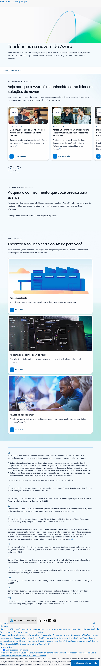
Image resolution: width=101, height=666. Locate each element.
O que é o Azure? (7, 623)
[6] (9, 526)
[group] (71, 133)
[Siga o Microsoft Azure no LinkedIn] (49, 620)
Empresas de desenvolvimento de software (17, 635)
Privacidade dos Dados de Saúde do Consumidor (19, 652)
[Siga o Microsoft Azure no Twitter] (40, 620)
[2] (9, 485)
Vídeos (85, 638)
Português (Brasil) (7, 646)
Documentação (76, 635)
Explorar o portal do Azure (24, 620)
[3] (9, 495)
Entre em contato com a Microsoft (52, 652)
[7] (9, 544)
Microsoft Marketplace (43, 635)
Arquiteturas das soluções (67, 629)
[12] (9, 598)
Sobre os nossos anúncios (35, 655)
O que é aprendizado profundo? (78, 641)
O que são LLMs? (12, 644)
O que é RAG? (43, 644)
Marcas (22, 655)
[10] (9, 577)
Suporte (81, 629)
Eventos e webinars (30, 638)
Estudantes (18, 638)
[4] (9, 505)
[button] (50, 70)
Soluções (22, 629)
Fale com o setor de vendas (86, 663)
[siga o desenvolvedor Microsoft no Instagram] (45, 620)
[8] (9, 556)
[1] (9, 452)
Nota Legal (14, 655)
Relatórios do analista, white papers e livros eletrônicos (60, 638)
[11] (9, 587)
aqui (71, 539)
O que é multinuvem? (28, 641)
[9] (9, 567)
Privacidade (71, 652)
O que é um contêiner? (29, 644)
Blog (85, 635)
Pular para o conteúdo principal (13, 1)
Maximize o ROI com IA (9, 629)
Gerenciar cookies (83, 652)
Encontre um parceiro (61, 635)
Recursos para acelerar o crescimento (41, 629)
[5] (9, 516)
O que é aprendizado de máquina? (51, 641)
